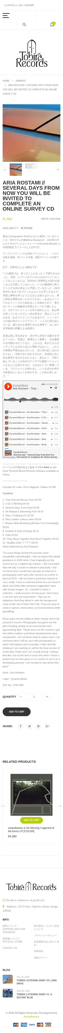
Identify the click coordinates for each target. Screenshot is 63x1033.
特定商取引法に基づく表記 (46, 943)
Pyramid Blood (8, 464)
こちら (30, 467)
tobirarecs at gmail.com (31, 900)
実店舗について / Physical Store (13, 940)
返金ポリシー (41, 957)
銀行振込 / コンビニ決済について (46, 927)
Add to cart (16, 711)
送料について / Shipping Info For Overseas (14, 929)
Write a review (50, 219)
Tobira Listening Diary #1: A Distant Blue (34, 996)
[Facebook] (21, 726)
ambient (21, 81)
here (46, 467)
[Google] (47, 726)
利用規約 (38, 951)
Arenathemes (31, 1016)
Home (6, 81)
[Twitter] (29, 726)
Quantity (9, 696)
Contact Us (10, 948)
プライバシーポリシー (45, 935)
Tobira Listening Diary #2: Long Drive (37, 982)
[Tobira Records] (31, 52)
